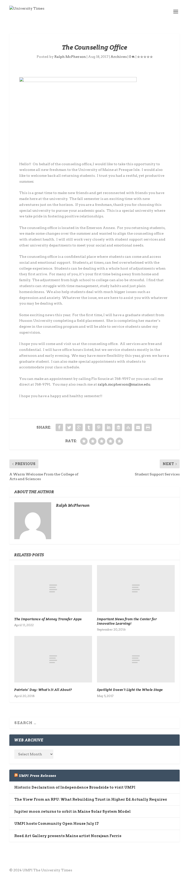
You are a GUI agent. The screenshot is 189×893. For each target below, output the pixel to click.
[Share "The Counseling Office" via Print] (148, 427)
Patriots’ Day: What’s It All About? (43, 689)
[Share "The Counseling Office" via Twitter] (69, 427)
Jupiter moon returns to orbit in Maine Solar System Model (72, 811)
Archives (118, 57)
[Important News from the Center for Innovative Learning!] (136, 588)
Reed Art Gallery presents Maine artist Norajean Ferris (67, 836)
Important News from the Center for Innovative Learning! (127, 621)
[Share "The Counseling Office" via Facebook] (59, 427)
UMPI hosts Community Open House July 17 (56, 824)
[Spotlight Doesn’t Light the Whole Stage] (136, 659)
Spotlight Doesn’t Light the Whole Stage (130, 689)
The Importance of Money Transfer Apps (48, 619)
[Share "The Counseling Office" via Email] (138, 427)
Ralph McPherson (70, 57)
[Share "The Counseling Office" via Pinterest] (99, 427)
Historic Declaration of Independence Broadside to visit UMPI (74, 787)
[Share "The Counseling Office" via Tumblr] (89, 427)
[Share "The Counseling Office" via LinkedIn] (108, 427)
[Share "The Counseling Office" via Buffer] (118, 427)
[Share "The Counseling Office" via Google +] (79, 427)
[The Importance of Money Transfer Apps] (53, 588)
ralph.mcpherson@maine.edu (124, 384)
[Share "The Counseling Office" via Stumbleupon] (128, 427)
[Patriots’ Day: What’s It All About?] (53, 659)
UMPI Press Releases (37, 775)
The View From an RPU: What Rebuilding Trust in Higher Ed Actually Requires (90, 799)
